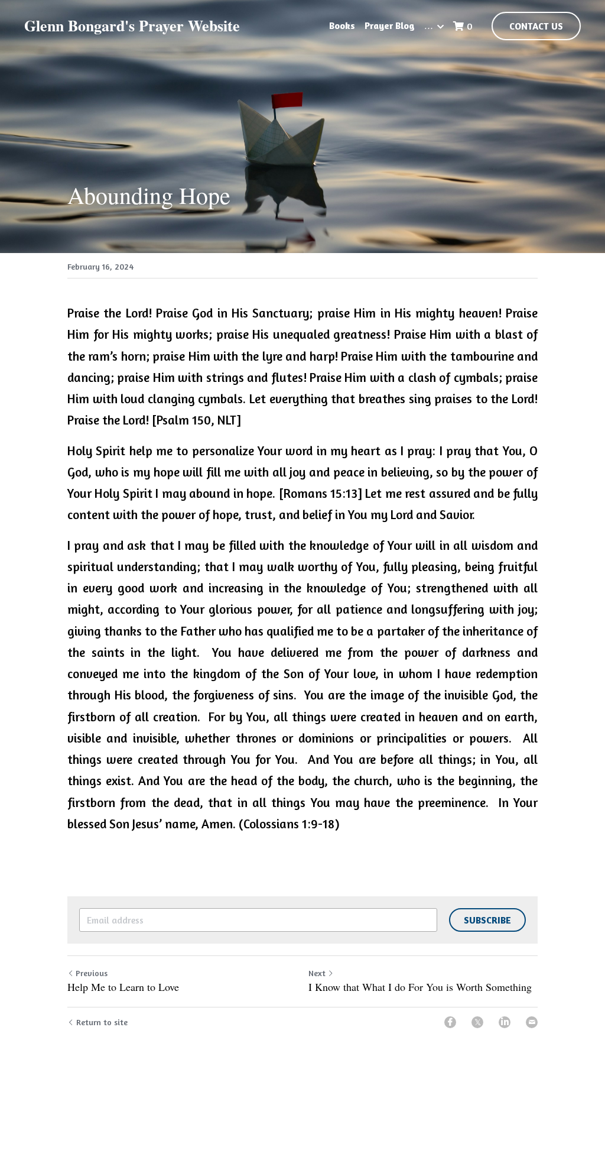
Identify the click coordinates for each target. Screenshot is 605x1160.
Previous (92, 973)
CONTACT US (536, 26)
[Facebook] (450, 1022)
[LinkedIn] (504, 1022)
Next (317, 973)
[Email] (532, 1022)
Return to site (102, 1022)
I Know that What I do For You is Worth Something (420, 987)
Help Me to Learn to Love (123, 987)
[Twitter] (477, 1022)
